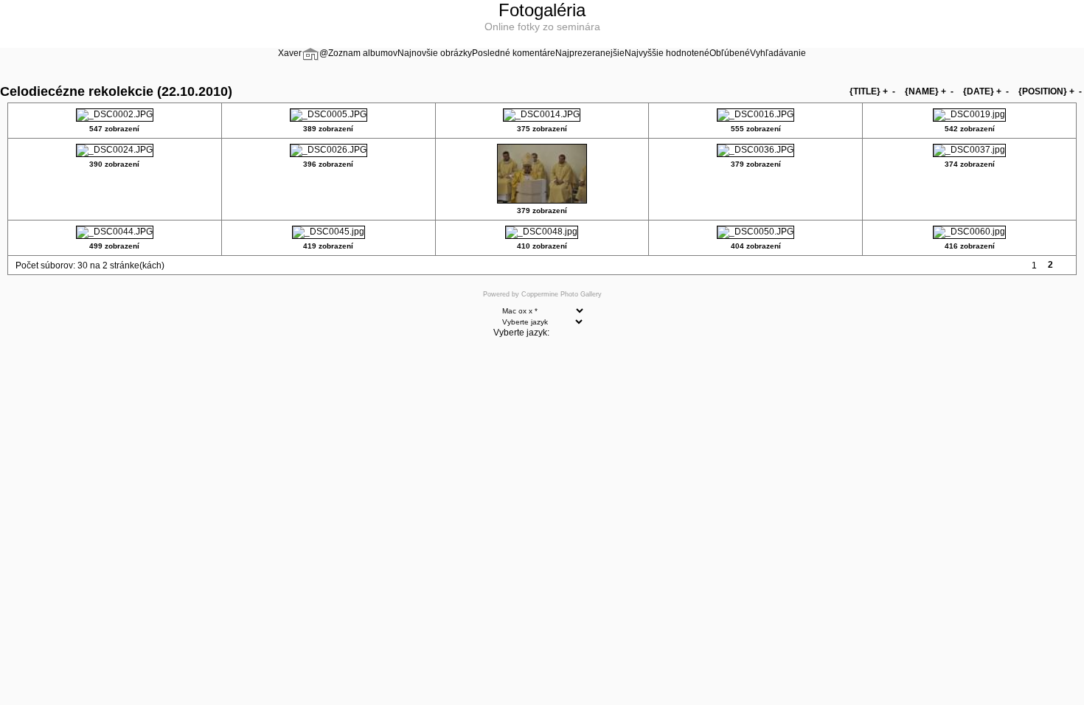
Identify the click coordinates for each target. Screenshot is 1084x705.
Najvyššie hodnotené (667, 53)
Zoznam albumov (362, 53)
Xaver (290, 53)
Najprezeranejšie (590, 53)
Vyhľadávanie (778, 53)
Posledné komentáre (513, 53)
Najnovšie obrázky (434, 53)
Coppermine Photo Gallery (561, 294)
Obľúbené (729, 53)
